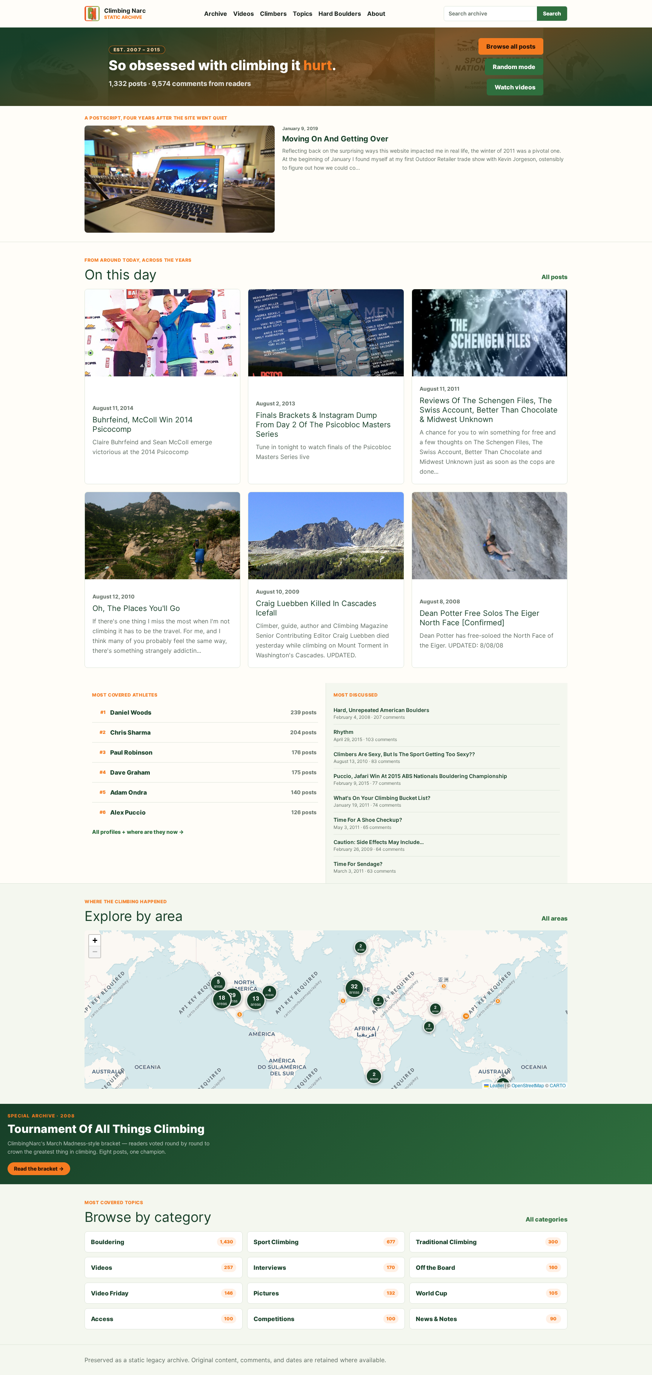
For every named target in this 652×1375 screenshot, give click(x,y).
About (376, 13)
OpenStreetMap (528, 1085)
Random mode (514, 67)
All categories (546, 1219)
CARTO (558, 1085)
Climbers (273, 13)
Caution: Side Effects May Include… (379, 842)
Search (552, 13)
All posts (554, 277)
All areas (554, 918)
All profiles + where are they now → (138, 832)
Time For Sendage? (358, 864)
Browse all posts (510, 46)
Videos (243, 13)
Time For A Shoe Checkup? (368, 819)
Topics (302, 13)
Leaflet (496, 1085)
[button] (443, 986)
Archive (215, 13)
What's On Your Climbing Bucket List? (382, 798)
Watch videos (515, 87)
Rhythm (344, 732)
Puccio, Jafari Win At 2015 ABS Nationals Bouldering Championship (420, 776)
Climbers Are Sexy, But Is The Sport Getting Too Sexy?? (404, 754)
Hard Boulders (339, 13)
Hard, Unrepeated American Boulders (381, 710)
